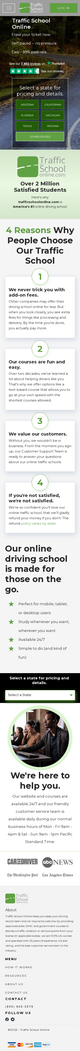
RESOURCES (15, 975)
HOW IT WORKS (18, 967)
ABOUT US (14, 984)
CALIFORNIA (52, 104)
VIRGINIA (53, 126)
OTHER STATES (40, 136)
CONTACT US (16, 992)
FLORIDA (27, 115)
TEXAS (27, 126)
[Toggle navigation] (8, 8)
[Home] (31, 8)
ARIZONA (27, 104)
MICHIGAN (53, 115)
